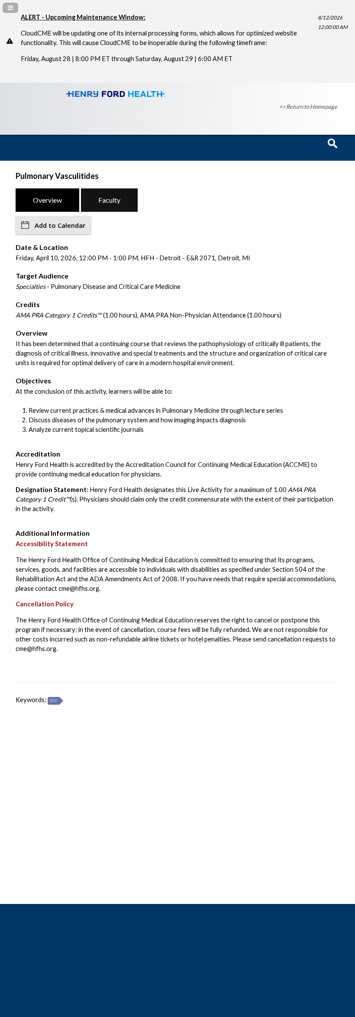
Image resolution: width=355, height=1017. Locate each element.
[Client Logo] (116, 94)
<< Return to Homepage (308, 106)
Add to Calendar (60, 225)
